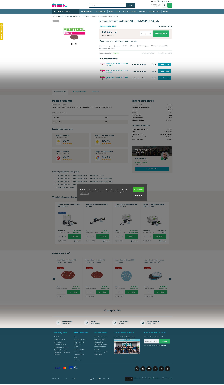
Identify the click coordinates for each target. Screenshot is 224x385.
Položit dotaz (153, 169)
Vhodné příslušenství (79, 92)
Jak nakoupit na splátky (101, 352)
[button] (64, 292)
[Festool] (115, 53)
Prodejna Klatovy (79, 349)
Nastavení (128, 379)
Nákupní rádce (98, 342)
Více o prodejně (130, 337)
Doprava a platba (59, 339)
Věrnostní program (60, 345)
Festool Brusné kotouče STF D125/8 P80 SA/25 (117, 64)
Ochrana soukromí (167, 378)
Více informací (84, 194)
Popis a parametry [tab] (60, 92)
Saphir (170, 110)
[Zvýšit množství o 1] (150, 33)
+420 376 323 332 (137, 368)
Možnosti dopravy (166, 26)
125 (170, 115)
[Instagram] (167, 368)
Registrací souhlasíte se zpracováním (155, 345)
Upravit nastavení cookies (140, 378)
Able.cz (94, 379)
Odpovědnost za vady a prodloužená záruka (101, 346)
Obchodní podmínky (153, 378)
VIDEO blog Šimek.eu (100, 337)
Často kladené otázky (60, 350)
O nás (75, 337)
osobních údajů (162, 345)
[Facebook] (155, 368)
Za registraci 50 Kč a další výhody (156, 5)
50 (171, 112)
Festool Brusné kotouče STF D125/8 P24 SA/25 (117, 78)
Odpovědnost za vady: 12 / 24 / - (159, 46)
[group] (68, 279)
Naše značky (78, 352)
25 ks (170, 118)
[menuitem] (86, 11)
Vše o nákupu (58, 342)
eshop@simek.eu (142, 368)
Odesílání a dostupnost (61, 347)
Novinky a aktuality (100, 339)
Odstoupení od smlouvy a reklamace (62, 354)
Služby (76, 347)
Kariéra (76, 357)
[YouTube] (149, 368)
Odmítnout (138, 196)
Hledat (130, 5)
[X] (161, 368)
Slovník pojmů (98, 355)
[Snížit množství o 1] (141, 33)
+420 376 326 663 (141, 162)
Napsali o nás (78, 360)
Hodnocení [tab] (96, 92)
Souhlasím (140, 189)
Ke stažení (97, 349)
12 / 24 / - (168, 137)
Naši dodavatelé (79, 355)
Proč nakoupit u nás (80, 339)
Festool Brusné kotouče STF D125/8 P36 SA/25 (117, 71)
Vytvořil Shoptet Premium (106, 379)
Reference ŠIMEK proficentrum (79, 343)
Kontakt (56, 337)
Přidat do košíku (161, 34)
